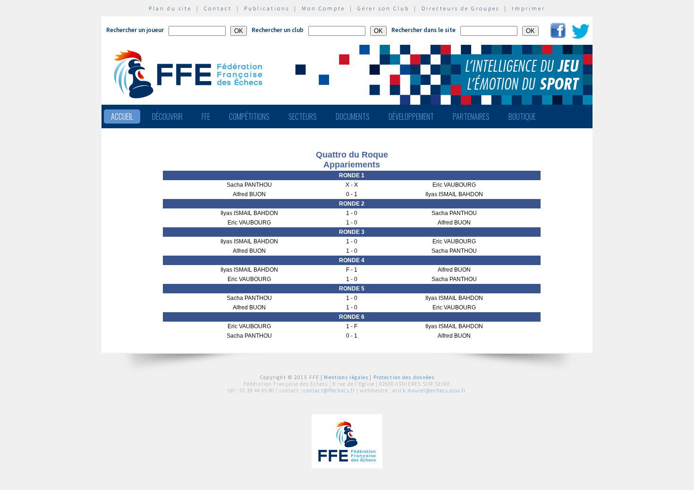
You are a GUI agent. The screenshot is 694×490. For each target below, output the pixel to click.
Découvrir (167, 116)
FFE (206, 116)
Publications (266, 8)
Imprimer (528, 8)
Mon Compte (323, 8)
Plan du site (170, 8)
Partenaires (471, 116)
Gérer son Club (383, 8)
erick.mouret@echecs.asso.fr (429, 390)
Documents (353, 116)
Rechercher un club (278, 30)
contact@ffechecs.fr (329, 390)
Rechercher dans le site (423, 30)
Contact (218, 8)
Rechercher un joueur (135, 30)
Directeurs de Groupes (460, 8)
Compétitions (249, 116)
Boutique (522, 116)
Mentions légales (346, 377)
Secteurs (302, 116)
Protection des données (404, 377)
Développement (411, 116)
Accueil (122, 116)
